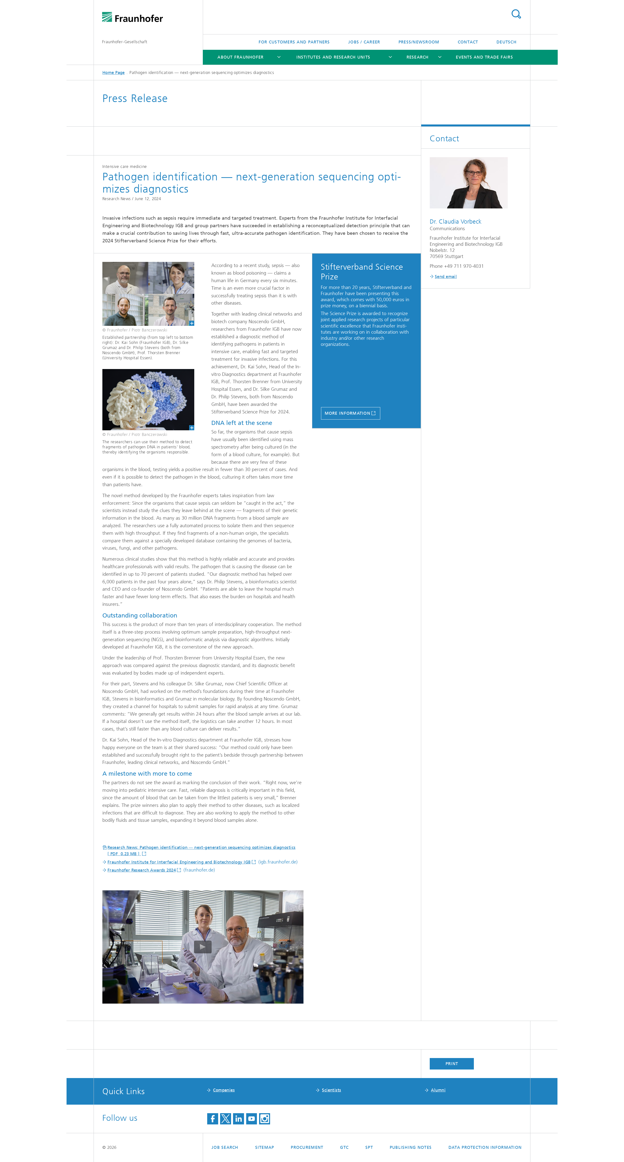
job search (225, 1147)
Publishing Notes (411, 1147)
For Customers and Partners (294, 42)
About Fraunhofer (240, 57)
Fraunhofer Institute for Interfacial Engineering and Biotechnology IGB (179, 862)
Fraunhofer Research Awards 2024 (141, 870)
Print (452, 1063)
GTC (344, 1147)
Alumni (438, 1090)
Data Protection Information (485, 1147)
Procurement (307, 1147)
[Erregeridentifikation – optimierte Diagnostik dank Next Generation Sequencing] (144, 294)
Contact (468, 42)
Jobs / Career (364, 42)
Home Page (113, 72)
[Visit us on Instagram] (264, 1118)
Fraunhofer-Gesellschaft (124, 41)
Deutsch (507, 42)
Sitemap (264, 1147)
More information (347, 413)
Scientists (331, 1090)
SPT (369, 1147)
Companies (224, 1090)
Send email (446, 276)
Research (418, 57)
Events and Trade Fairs (484, 57)
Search (516, 14)
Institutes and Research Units (333, 57)
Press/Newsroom (419, 42)
